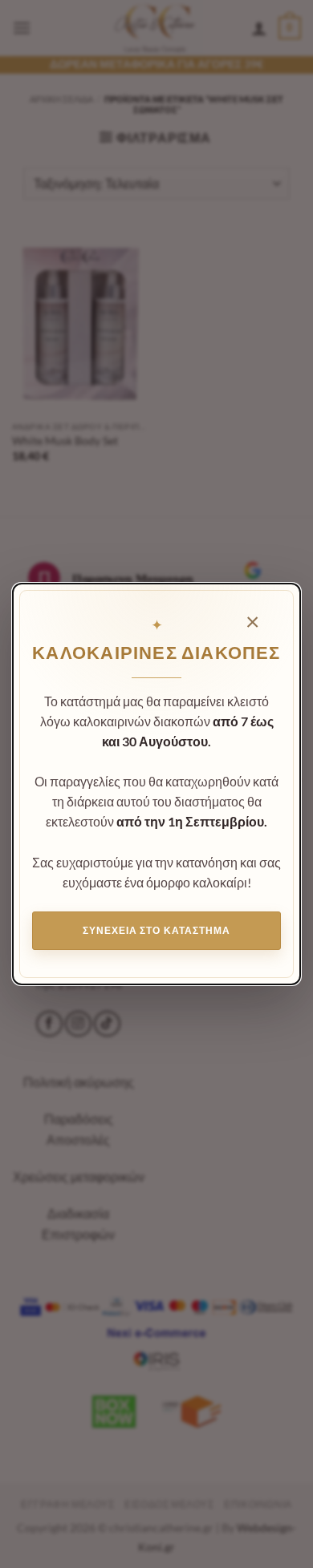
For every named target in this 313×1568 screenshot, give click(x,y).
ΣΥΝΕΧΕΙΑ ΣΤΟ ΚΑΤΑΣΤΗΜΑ (156, 930)
